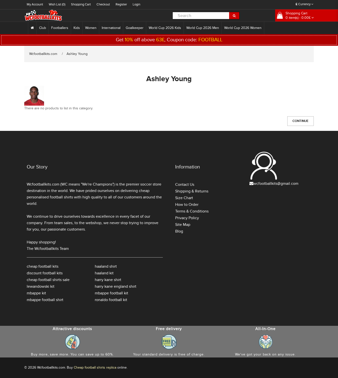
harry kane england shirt (115, 286)
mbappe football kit (111, 293)
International (111, 28)
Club (42, 28)
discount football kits (45, 273)
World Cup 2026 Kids (165, 28)
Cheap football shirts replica (95, 367)
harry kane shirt (108, 279)
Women (91, 28)
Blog (179, 231)
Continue (300, 121)
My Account (35, 4)
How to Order (186, 204)
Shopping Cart (81, 4)
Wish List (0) (57, 4)
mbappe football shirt (45, 299)
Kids (76, 28)
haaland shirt (106, 266)
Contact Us (184, 184)
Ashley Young (77, 54)
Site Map (182, 224)
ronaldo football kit (111, 299)
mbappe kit (36, 293)
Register (121, 4)
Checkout (103, 4)
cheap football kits (42, 266)
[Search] (234, 15)
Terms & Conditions (192, 211)
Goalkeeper (135, 28)
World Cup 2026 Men (202, 28)
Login (136, 4)
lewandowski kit (40, 286)
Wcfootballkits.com (43, 54)
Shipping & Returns (191, 191)
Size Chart (184, 197)
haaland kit (104, 273)
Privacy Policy (187, 217)
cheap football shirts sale (48, 279)
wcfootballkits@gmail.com (275, 183)
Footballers (59, 28)
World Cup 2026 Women (243, 28)
